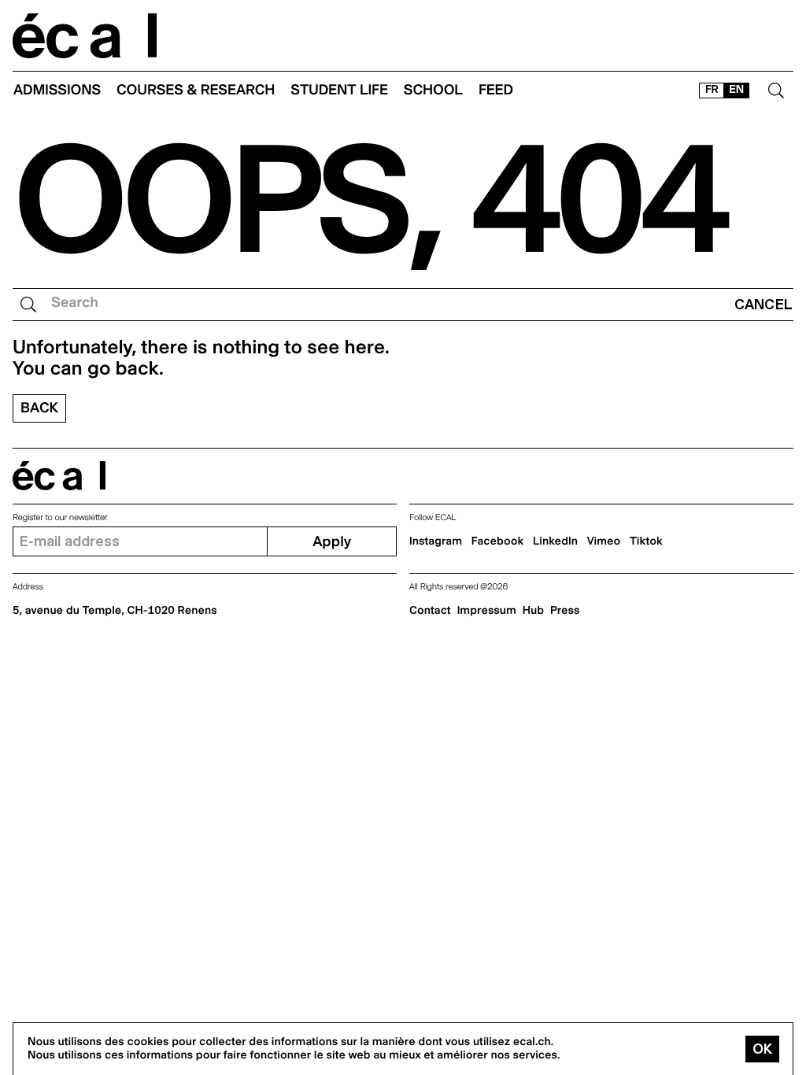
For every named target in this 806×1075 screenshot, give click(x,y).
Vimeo (604, 541)
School (433, 90)
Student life (339, 90)
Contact (430, 610)
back (39, 408)
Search (74, 302)
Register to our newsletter (60, 517)
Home (85, 35)
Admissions (57, 90)
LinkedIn (555, 541)
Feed (496, 90)
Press (564, 610)
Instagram (435, 541)
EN (736, 89)
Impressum (486, 610)
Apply (331, 542)
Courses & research (195, 90)
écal (59, 475)
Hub (533, 610)
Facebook (497, 541)
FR (712, 89)
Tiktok (646, 541)
